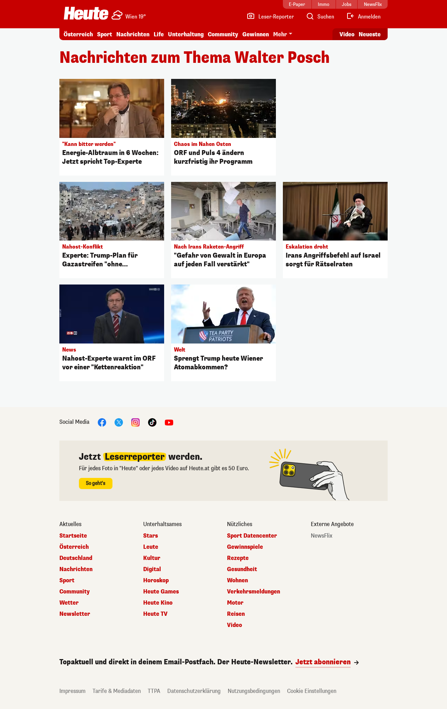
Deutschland (75, 558)
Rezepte (238, 558)
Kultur (151, 558)
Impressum (72, 691)
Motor (235, 602)
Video (346, 34)
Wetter (69, 602)
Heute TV (155, 614)
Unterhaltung (186, 34)
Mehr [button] (280, 34)
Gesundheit (242, 569)
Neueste (370, 34)
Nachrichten (76, 569)
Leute (150, 547)
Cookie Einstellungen (311, 691)
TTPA (154, 691)
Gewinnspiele (245, 547)
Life (159, 34)
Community (223, 34)
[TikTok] (152, 422)
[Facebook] (102, 422)
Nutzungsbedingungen (254, 691)
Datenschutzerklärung (194, 691)
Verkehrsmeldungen (253, 591)
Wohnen (237, 580)
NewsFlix (321, 535)
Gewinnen (255, 34)
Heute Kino (158, 602)
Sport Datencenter (252, 535)
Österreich (78, 34)
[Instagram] (135, 422)
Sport (104, 34)
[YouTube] (169, 422)
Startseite (73, 535)
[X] (119, 422)
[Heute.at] (86, 13)
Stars (150, 535)
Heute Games (161, 591)
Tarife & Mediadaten (117, 691)
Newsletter (74, 614)
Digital (152, 569)
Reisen (236, 614)
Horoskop (156, 580)
